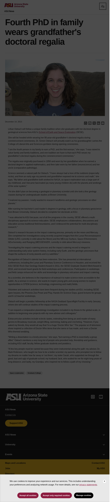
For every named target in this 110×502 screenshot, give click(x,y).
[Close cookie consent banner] (104, 481)
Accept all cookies (27, 495)
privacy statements (88, 485)
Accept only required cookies (56, 495)
